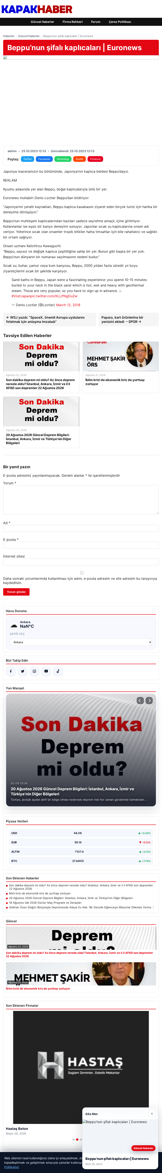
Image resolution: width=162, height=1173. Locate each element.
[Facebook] (11, 671)
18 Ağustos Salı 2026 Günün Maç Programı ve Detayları (45, 902)
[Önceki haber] (140, 700)
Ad (6, 523)
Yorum (9, 483)
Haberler (9, 36)
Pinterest (95, 159)
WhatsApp (63, 159)
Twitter (27, 159)
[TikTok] (58, 671)
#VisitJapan (21, 296)
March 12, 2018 (68, 305)
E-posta (11, 539)
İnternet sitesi (14, 556)
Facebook (44, 159)
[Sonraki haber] (149, 700)
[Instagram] (34, 671)
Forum (95, 21)
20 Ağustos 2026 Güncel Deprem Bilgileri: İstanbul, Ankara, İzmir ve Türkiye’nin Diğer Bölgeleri (71, 898)
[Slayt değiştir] (73, 1140)
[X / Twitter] (22, 671)
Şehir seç (17, 633)
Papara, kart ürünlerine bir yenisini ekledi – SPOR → (122, 319)
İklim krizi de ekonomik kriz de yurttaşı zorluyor (40, 893)
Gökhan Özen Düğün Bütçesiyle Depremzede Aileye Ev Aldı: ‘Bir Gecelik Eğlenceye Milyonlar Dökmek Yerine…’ (81, 907)
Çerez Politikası (120, 21)
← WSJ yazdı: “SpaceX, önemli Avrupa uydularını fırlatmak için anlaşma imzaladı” (45, 319)
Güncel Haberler (42, 21)
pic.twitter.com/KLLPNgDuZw (53, 296)
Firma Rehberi (73, 21)
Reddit (79, 159)
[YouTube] (46, 671)
